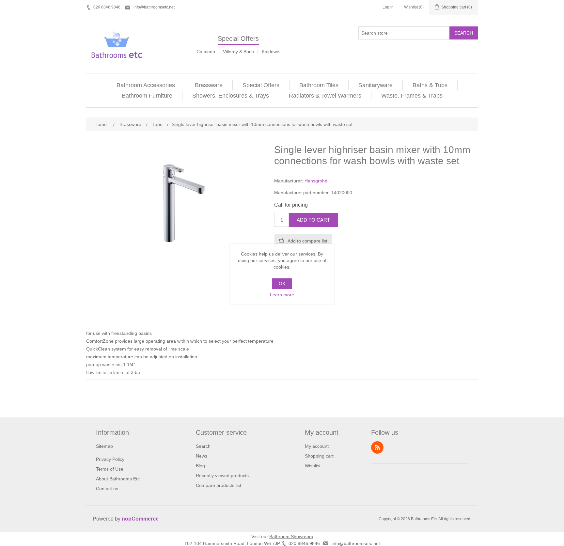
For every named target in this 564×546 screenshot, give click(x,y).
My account (317, 446)
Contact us (107, 488)
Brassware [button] (209, 85)
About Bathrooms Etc (118, 478)
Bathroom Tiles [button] (318, 85)
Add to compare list (307, 240)
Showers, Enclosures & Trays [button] (230, 95)
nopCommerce (140, 519)
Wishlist (313, 465)
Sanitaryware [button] (375, 85)
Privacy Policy (110, 459)
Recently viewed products (222, 475)
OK (282, 283)
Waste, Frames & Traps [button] (412, 95)
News (201, 456)
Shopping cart (319, 456)
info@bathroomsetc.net (154, 7)
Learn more (282, 294)
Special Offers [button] (261, 85)
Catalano (205, 51)
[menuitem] (146, 85)
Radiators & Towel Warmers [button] (325, 95)
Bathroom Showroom (291, 536)
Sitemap (104, 446)
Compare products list (218, 485)
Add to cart (313, 220)
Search (463, 33)
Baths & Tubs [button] (430, 85)
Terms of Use (109, 469)
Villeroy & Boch (238, 51)
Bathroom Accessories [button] (146, 85)
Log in (388, 7)
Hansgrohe (316, 180)
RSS (377, 447)
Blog (200, 465)
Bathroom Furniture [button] (147, 95)
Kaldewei (271, 51)
